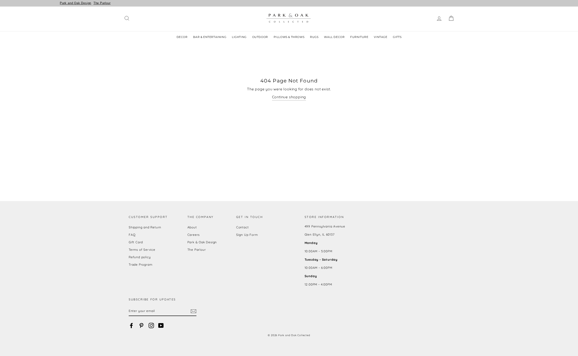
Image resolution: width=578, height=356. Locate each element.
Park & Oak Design (202, 242)
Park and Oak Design (75, 3)
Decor (182, 37)
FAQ (132, 235)
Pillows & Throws (289, 37)
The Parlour (102, 3)
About (192, 227)
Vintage (380, 37)
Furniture (359, 37)
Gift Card (136, 242)
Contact (242, 227)
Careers (193, 235)
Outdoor (260, 37)
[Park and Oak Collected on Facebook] (131, 325)
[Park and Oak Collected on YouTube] (161, 325)
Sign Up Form (247, 235)
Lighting (239, 37)
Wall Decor (334, 37)
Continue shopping (289, 97)
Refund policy (140, 257)
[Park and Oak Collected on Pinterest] (141, 325)
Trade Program (140, 264)
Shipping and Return (145, 227)
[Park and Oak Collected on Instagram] (151, 325)
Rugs (314, 37)
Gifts (397, 37)
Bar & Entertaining (209, 37)
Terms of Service (142, 249)
